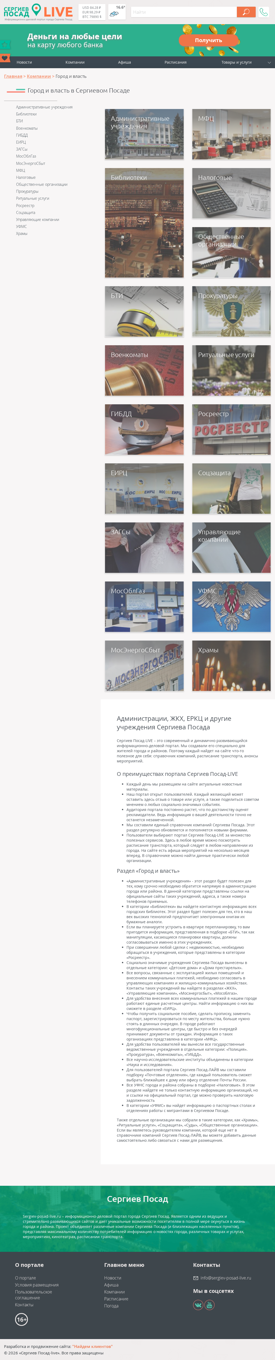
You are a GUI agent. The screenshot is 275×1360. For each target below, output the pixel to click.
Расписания (176, 62)
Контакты (24, 1305)
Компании (75, 62)
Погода (111, 1306)
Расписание (116, 1299)
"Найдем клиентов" (92, 1346)
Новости (24, 62)
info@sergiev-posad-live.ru (226, 1278)
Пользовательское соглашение (33, 1295)
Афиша (124, 62)
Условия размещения (37, 1285)
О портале (25, 1278)
